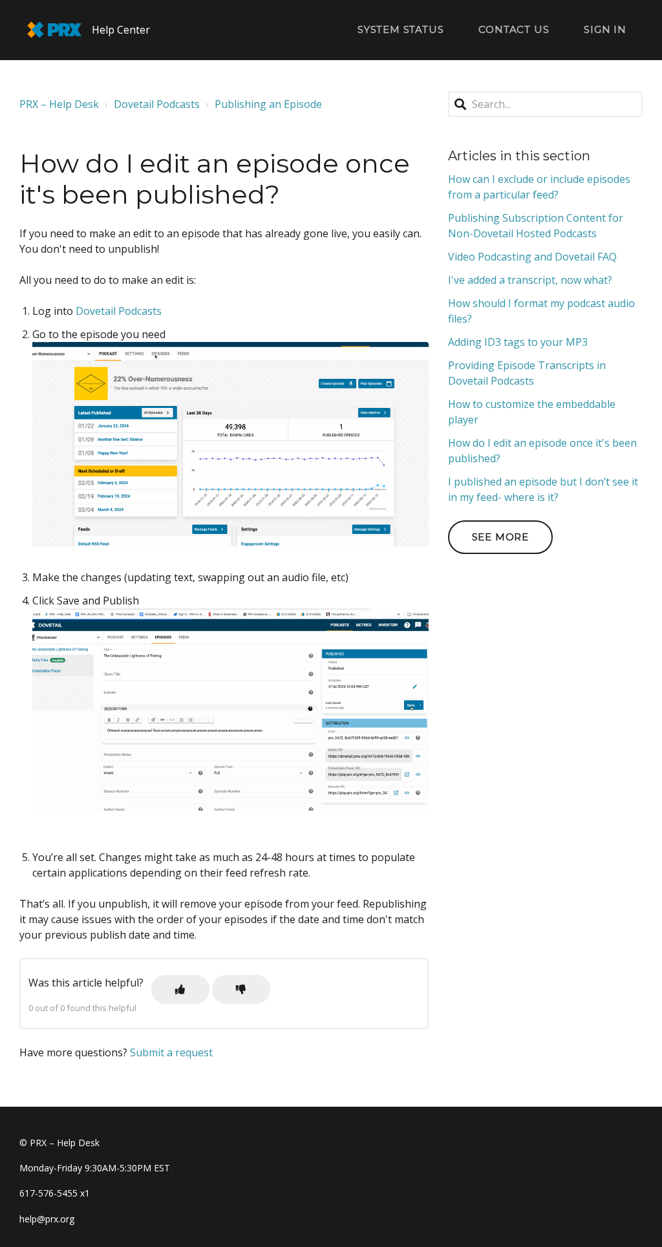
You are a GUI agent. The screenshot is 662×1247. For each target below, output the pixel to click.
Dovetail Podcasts (157, 104)
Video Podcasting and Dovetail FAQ (532, 257)
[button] (180, 989)
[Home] (54, 30)
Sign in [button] (605, 29)
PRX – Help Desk (59, 104)
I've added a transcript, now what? (530, 280)
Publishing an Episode (268, 104)
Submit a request (171, 1052)
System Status (400, 29)
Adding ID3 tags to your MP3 (518, 342)
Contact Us (513, 29)
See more (500, 537)
